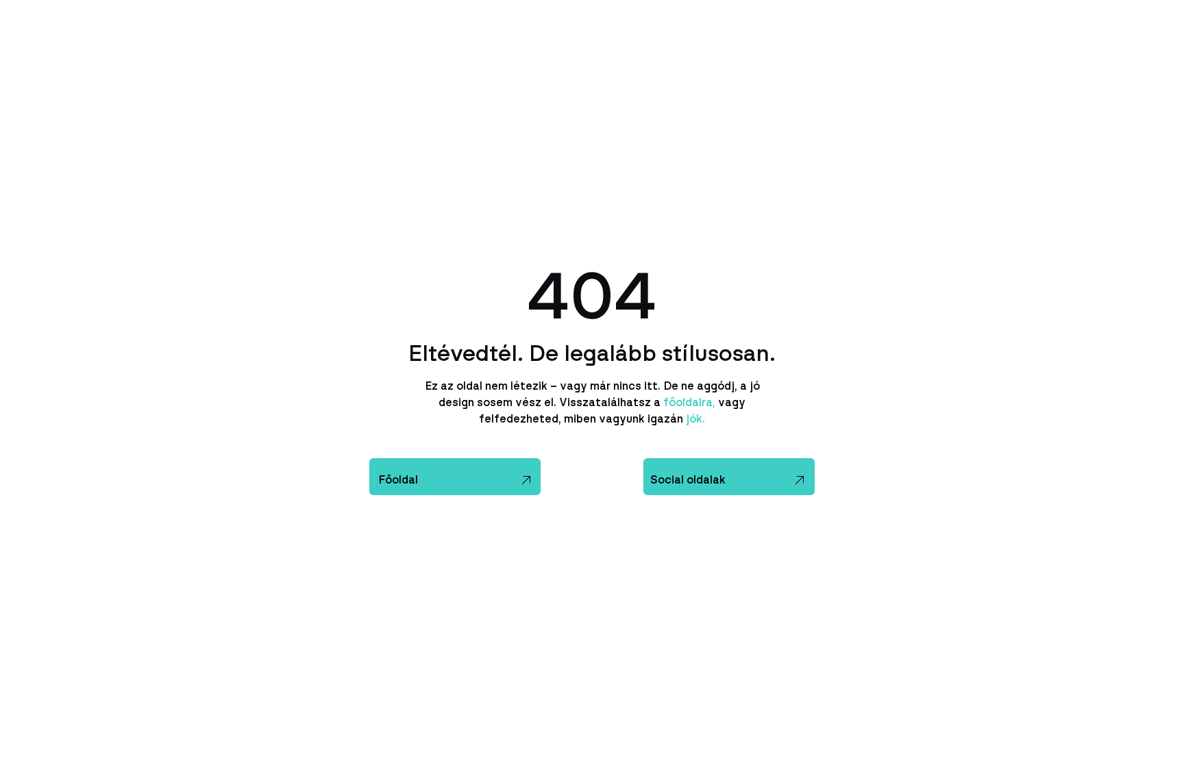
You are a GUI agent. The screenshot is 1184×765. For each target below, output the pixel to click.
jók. (694, 418)
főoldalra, (689, 402)
